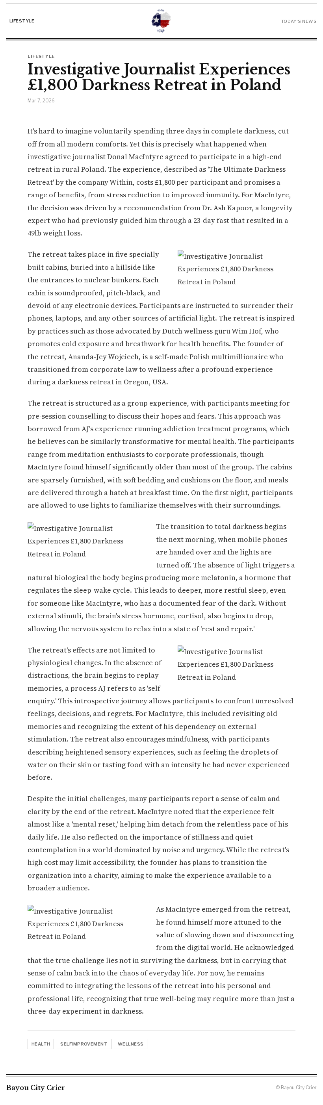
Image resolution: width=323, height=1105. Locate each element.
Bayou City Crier (35, 1088)
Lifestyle (21, 21)
